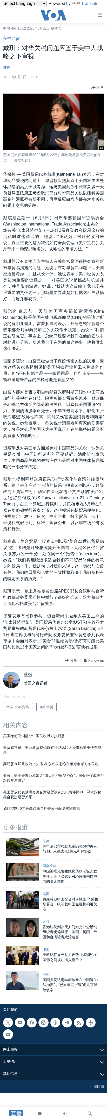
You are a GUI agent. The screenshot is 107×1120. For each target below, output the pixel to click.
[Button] (97, 87)
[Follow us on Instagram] (43, 1022)
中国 (46, 974)
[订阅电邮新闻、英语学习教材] (8, 1034)
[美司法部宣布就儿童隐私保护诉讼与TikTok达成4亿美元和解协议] (22, 847)
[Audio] (65, 1113)
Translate (89, 3)
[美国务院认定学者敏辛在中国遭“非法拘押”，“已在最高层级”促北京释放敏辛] (22, 980)
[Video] (40, 1113)
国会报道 (49, 866)
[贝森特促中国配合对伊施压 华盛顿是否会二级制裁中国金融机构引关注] (22, 900)
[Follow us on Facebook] (32, 1022)
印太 (46, 949)
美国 (46, 894)
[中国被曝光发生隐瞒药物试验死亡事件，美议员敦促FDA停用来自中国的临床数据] (22, 872)
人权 (46, 922)
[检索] (90, 1113)
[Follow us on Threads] (55, 1022)
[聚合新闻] (79, 1022)
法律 (46, 841)
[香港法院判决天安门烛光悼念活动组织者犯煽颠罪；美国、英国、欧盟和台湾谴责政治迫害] (22, 927)
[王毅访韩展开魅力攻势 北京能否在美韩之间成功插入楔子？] (22, 955)
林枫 (6, 67)
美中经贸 (11, 38)
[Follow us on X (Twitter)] (8, 1022)
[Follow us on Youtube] (20, 1022)
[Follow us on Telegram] (67, 1022)
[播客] (91, 1022)
